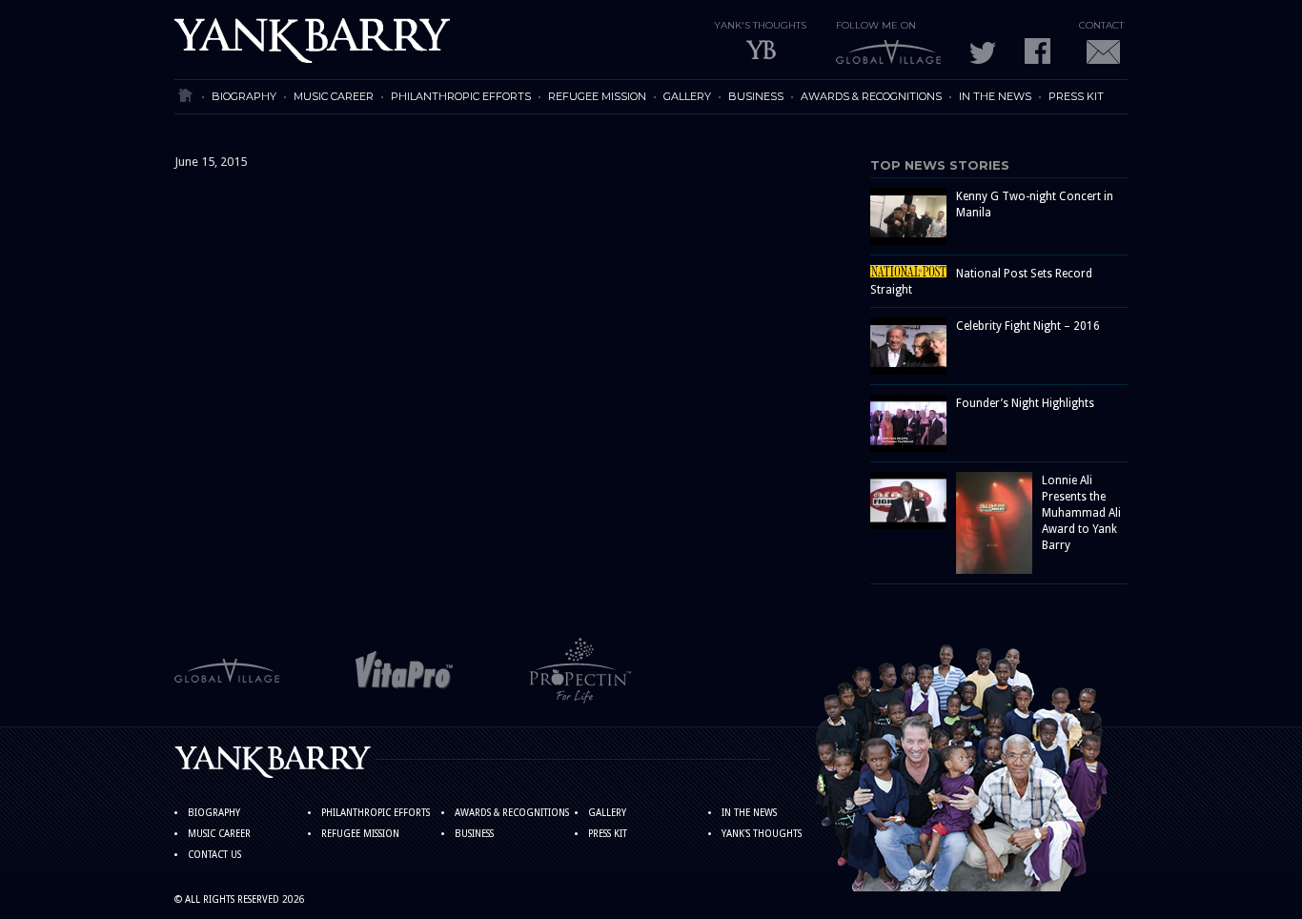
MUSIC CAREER (334, 96)
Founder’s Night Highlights (1025, 403)
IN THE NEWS (995, 96)
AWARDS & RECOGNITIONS (871, 96)
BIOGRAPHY (244, 96)
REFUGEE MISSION (597, 96)
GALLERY (687, 96)
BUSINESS (755, 96)
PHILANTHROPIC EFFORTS (461, 96)
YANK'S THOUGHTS (762, 833)
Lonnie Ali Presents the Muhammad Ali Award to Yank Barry (1081, 513)
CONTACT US (214, 854)
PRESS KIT (1076, 96)
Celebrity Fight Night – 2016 (1028, 326)
